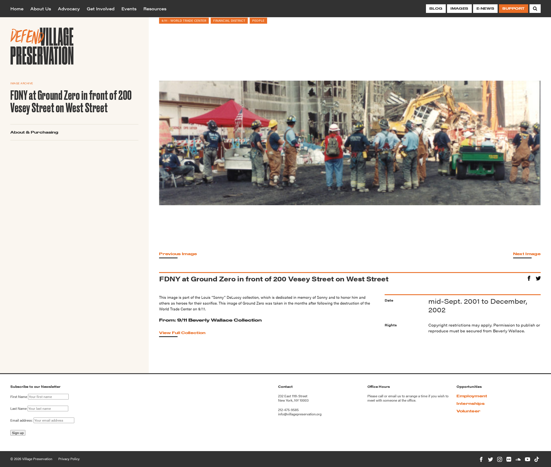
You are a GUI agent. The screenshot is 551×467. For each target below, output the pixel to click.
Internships (470, 403)
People (258, 20)
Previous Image (178, 254)
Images (459, 8)
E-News (485, 8)
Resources (154, 8)
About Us (40, 8)
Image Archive (21, 83)
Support (513, 8)
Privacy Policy (69, 458)
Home (16, 8)
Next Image (527, 254)
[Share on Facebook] (528, 277)
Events (128, 8)
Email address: (22, 420)
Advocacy (69, 8)
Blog (435, 8)
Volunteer (468, 411)
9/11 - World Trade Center (184, 20)
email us (394, 395)
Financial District (229, 20)
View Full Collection (182, 333)
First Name (18, 397)
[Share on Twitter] (538, 277)
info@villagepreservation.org (300, 414)
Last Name (18, 408)
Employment (472, 396)
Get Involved (101, 8)
